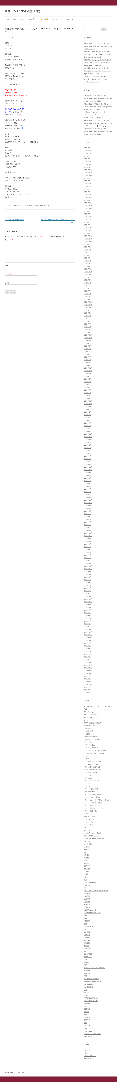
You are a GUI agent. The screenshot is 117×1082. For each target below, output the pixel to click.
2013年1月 (87, 596)
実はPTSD (87, 893)
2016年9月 (87, 475)
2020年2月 (87, 362)
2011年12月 (88, 632)
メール (8, 274)
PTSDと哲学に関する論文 (92, 723)
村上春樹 (87, 935)
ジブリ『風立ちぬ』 (91, 811)
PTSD (86, 720)
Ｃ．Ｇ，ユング (89, 1031)
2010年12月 (88, 665)
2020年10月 (88, 340)
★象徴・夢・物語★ (91, 737)
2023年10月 (88, 241)
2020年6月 (87, 351)
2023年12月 (88, 236)
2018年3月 (87, 426)
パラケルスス (88, 830)
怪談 (85, 915)
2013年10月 (88, 572)
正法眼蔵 (87, 943)
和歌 (85, 880)
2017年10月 (88, 439)
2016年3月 (87, 492)
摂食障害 (87, 921)
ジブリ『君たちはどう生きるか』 (95, 803)
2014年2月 (87, 561)
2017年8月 (87, 445)
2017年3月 (87, 459)
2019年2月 (87, 395)
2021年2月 (87, 329)
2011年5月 (87, 651)
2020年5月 (87, 354)
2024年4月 (87, 225)
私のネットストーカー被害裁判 (94, 968)
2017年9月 (87, 442)
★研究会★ (88, 734)
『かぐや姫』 (88, 742)
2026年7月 (87, 151)
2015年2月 (87, 527)
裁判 (14, 205)
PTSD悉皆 (32, 19)
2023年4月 (87, 258)
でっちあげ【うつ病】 (91, 764)
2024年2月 (87, 230)
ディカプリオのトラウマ (14, 220)
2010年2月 (87, 693)
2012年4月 (87, 621)
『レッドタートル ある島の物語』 (96, 750)
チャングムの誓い (90, 816)
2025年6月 (87, 186)
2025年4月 (87, 192)
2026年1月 (87, 167)
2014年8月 (87, 544)
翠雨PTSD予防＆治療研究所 (23, 11)
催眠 (85, 860)
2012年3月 (87, 624)
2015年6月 (87, 516)
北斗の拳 (87, 869)
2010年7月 (87, 679)
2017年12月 (88, 434)
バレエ (86, 827)
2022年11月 (88, 272)
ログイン (87, 1050)
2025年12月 (88, 170)
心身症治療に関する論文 (92, 913)
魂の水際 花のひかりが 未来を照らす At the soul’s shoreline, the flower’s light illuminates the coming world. (97, 62)
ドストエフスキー (90, 819)
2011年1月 (87, 662)
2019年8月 (87, 379)
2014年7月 (87, 547)
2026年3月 (87, 162)
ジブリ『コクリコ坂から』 (93, 797)
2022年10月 (88, 274)
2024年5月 (87, 222)
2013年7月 (87, 580)
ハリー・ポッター (90, 822)
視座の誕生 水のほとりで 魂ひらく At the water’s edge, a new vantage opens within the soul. (98, 46)
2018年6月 (87, 417)
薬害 (85, 995)
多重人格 (87, 885)
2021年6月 (87, 318)
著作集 (86, 992)
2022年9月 (87, 277)
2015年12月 (88, 500)
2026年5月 (87, 156)
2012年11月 (88, 602)
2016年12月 (88, 467)
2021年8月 (87, 313)
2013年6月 (87, 583)
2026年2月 (87, 164)
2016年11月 (88, 470)
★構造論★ (88, 728)
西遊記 (86, 1012)
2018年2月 (87, 428)
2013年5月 (87, 585)
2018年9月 (87, 409)
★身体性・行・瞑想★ (91, 739)
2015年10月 (88, 505)
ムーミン (87, 841)
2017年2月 (87, 461)
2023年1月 (87, 266)
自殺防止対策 (88, 987)
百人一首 (87, 965)
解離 (85, 1014)
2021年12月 (88, 302)
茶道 (85, 990)
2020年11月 (88, 338)
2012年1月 (87, 629)
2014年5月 (87, 552)
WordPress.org (89, 1058)
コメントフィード (90, 1056)
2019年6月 (87, 384)
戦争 (85, 918)
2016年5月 (87, 486)
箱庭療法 (87, 970)
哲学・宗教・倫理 (90, 882)
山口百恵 (87, 899)
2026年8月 (87, 148)
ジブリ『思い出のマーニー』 (94, 808)
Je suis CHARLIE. (89, 717)
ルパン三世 (88, 844)
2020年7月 (87, 349)
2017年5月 (87, 453)
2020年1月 (87, 365)
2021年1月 (87, 332)
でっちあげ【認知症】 (91, 772)
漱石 (85, 951)
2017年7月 (87, 448)
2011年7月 (87, 646)
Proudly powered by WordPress (14, 1072)
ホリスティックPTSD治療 (92, 833)
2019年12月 (88, 368)
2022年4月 (87, 291)
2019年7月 (87, 382)
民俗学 (86, 946)
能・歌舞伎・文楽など (91, 979)
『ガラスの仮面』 (90, 745)
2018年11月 (88, 404)
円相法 (86, 863)
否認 (85, 877)
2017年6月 (87, 450)
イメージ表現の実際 (91, 789)
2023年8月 (87, 247)
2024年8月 (87, 214)
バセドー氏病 (88, 825)
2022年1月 (87, 299)
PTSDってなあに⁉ (18, 19)
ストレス (87, 814)
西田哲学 (87, 1009)
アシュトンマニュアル (91, 781)
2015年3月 (87, 525)
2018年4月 (87, 423)
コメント (9, 240)
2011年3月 (87, 657)
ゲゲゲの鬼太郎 (89, 792)
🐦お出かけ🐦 (57, 19)
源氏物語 (87, 948)
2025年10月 (88, 175)
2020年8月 (87, 346)
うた (85, 756)
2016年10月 (88, 472)
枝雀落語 (87, 940)
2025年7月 (87, 184)
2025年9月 (87, 178)
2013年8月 (87, 577)
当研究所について (90, 910)
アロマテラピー (89, 786)
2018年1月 (87, 431)
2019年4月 (87, 390)
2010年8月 (87, 676)
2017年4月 (87, 456)
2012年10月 (88, 605)
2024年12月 (88, 203)
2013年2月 (87, 594)
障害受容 (87, 1020)
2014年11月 (88, 536)
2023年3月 (87, 261)
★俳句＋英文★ (89, 726)
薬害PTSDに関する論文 (92, 998)
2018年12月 (88, 401)
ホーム (7, 19)
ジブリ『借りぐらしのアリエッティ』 (97, 800)
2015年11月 (88, 503)
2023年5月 (87, 255)
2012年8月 (87, 610)
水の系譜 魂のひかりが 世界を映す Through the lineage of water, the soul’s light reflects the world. (97, 71)
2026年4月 (87, 159)
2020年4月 (87, 357)
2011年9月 (87, 640)
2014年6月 (87, 550)
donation (70, 19)
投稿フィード (88, 1053)
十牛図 (86, 871)
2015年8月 (87, 511)
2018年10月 (88, 406)
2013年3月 (87, 591)
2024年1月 (87, 233)
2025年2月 (87, 197)
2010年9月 (87, 673)
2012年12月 (88, 599)
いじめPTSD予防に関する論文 (94, 753)
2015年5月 (87, 519)
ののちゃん (88, 778)
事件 (85, 852)
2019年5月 (87, 387)
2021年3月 (87, 327)
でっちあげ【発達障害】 (92, 767)
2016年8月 (87, 478)
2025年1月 (87, 200)
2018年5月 (87, 420)
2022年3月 (87, 294)
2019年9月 (87, 376)
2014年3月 (87, 558)
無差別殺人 (88, 957)
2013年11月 (88, 569)
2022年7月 (87, 283)
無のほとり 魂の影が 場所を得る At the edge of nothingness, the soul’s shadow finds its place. (97, 79)
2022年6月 (87, 285)
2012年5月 (87, 618)
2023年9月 (87, 244)
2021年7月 (87, 316)
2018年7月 (87, 415)
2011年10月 (88, 638)
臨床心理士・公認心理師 (92, 981)
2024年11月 (88, 206)
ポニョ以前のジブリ (91, 836)
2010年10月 (88, 671)
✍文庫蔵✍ (44, 19)
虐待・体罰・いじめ (91, 1001)
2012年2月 (87, 627)
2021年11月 (88, 305)
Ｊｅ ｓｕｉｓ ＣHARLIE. (92, 1034)
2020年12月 (88, 335)
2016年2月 (87, 494)
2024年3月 (87, 228)
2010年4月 (87, 687)
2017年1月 (87, 464)
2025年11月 (88, 173)
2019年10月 (88, 373)
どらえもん (88, 775)
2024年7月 (87, 217)
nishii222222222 (45, 205)
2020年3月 (87, 360)
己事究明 (87, 904)
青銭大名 (87, 1025)
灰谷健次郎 (88, 954)
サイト (7, 283)
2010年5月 (87, 684)
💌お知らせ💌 (89, 1036)
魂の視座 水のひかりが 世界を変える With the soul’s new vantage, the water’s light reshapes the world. (98, 54)
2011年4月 (87, 654)
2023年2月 (87, 263)
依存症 (86, 858)
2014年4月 (87, 555)
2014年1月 (87, 563)
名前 (7, 265)
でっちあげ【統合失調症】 (93, 770)
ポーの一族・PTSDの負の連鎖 (94, 838)
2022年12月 (88, 269)
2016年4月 (87, 489)
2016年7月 (87, 481)
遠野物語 (87, 1017)
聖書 (85, 976)
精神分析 (87, 973)
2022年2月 (87, 296)
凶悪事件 (87, 866)
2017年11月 (88, 437)
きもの (86, 759)
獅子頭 (86, 962)
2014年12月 (88, 533)
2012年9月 (87, 607)
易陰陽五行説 (88, 926)
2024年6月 (87, 219)
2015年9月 (87, 508)
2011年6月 (87, 649)
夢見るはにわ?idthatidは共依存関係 (96, 891)
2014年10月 (88, 539)
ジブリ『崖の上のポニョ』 (93, 805)
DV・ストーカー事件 (91, 715)
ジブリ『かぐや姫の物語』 (93, 794)
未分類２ (87, 932)
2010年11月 (88, 668)
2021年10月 (88, 307)
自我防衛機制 (88, 984)
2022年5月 (87, 288)
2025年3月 (87, 195)
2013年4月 (87, 588)
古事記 (86, 874)
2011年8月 (87, 643)
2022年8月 (87, 280)
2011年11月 (88, 635)
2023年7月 (87, 250)
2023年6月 (87, 252)
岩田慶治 (87, 902)
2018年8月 (87, 412)
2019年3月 (87, 393)
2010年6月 (87, 682)
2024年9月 (87, 211)
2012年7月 (87, 613)
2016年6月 (87, 483)
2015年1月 (87, 530)
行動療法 (87, 1003)
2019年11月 (88, 371)
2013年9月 (87, 574)
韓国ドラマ (88, 1028)
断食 (85, 924)
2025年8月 (87, 181)
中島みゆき (88, 849)
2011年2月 (87, 660)
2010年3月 (87, 690)
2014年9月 (87, 541)
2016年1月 (87, 497)
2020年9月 (87, 343)
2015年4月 (87, 522)
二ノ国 (86, 855)
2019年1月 (87, 398)
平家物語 (87, 907)
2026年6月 (87, 153)
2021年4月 (87, 324)
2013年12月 (88, 566)
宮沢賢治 (87, 896)
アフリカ (87, 783)
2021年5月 (87, 321)
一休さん (87, 847)
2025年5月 (87, 189)
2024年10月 (88, 208)
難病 (85, 1023)
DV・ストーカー (89, 712)
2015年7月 (87, 514)
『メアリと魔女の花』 (91, 748)
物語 (85, 959)
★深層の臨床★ (89, 731)
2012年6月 (87, 616)
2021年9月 (87, 310)
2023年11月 (88, 239)
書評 (85, 929)
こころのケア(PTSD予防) (92, 761)
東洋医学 (87, 937)
